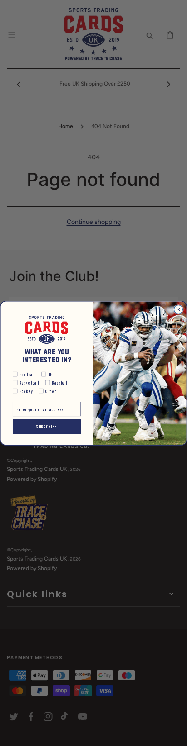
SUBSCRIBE (46, 426)
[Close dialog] (178, 309)
